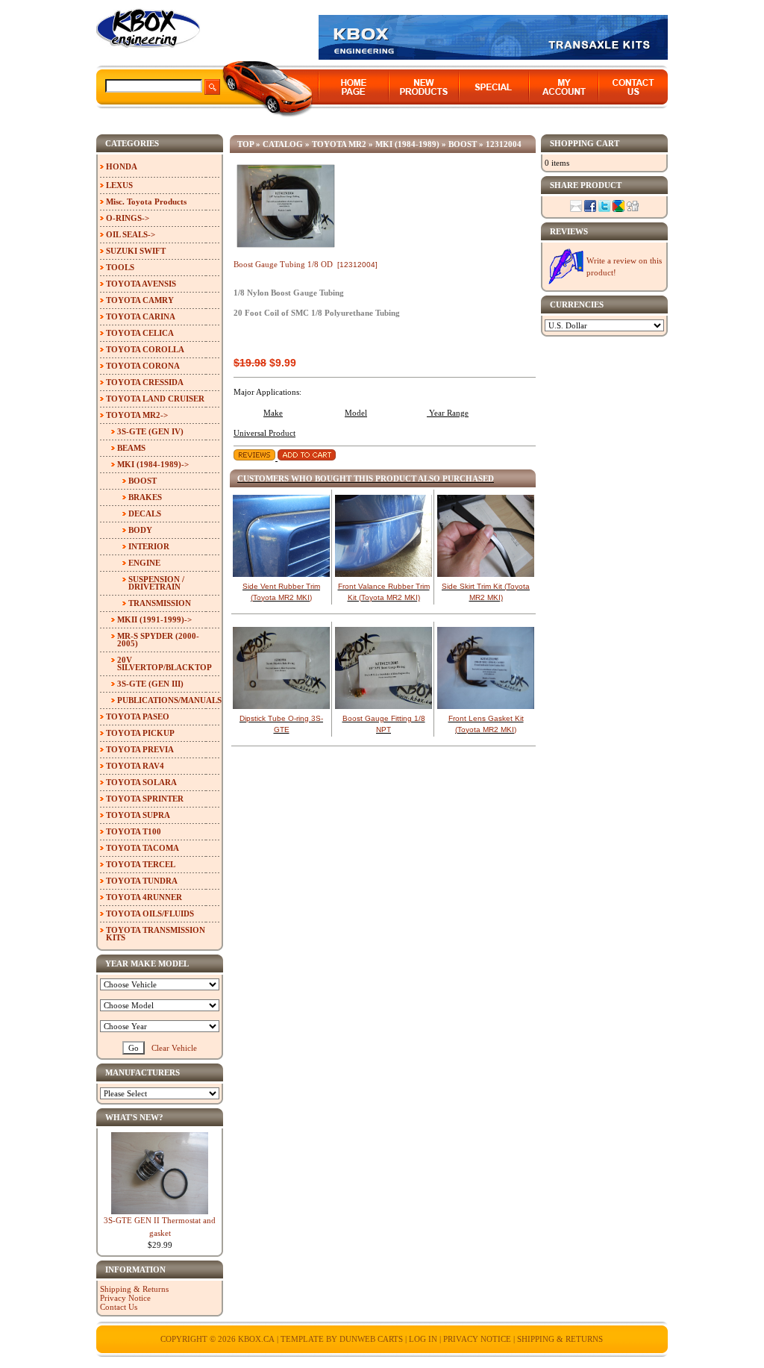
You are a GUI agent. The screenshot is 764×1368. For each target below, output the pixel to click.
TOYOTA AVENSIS (141, 283)
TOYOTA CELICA (140, 332)
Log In (423, 1338)
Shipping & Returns (134, 1288)
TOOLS (120, 267)
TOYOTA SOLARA (141, 782)
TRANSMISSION (159, 603)
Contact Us (118, 1306)
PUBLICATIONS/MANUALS (168, 700)
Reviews (569, 231)
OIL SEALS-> (130, 234)
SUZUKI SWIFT (136, 250)
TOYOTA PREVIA (140, 749)
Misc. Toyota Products (146, 201)
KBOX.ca (256, 1338)
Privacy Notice (125, 1297)
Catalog (283, 144)
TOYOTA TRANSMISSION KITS (155, 933)
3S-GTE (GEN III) (150, 683)
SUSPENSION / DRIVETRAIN (156, 583)
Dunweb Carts (372, 1338)
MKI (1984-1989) (407, 144)
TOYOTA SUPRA (138, 815)
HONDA (121, 166)
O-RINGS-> (127, 217)
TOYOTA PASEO (137, 716)
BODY (140, 529)
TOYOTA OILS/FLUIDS (150, 913)
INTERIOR (148, 546)
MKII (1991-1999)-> (154, 619)
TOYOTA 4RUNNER (144, 897)
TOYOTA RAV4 (135, 765)
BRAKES (145, 497)
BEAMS (131, 447)
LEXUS (119, 185)
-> (137, 414)
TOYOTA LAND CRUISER (155, 398)
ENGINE (144, 562)
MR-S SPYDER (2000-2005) (158, 639)
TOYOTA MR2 (339, 144)
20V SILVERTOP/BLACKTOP (164, 663)
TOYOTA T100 (133, 831)
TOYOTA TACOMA (142, 847)
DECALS (144, 513)
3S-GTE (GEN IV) (150, 431)
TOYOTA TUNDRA (142, 880)
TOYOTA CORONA (143, 365)
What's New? (134, 1117)
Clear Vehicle (174, 1047)
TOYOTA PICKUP (140, 732)
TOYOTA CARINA (140, 316)
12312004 (504, 144)
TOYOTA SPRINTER (145, 798)
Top (245, 144)
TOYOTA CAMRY (140, 300)
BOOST (462, 144)
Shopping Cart (584, 143)
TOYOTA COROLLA (145, 349)
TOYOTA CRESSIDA (145, 382)
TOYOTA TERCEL (140, 864)
